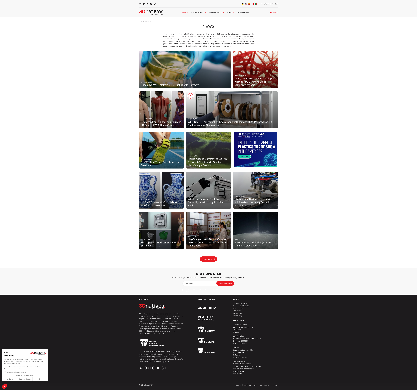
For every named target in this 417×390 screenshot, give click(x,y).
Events (229, 12)
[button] (4, 386)
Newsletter (237, 313)
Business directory (216, 12)
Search (275, 12)
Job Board (237, 311)
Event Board (238, 308)
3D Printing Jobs (243, 12)
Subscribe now (225, 283)
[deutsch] (242, 4)
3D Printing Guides (197, 12)
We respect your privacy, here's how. (15, 372)
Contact (275, 4)
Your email (189, 283)
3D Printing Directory (241, 303)
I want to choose (25, 379)
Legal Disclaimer (264, 385)
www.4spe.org (163, 361)
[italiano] (256, 4)
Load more (207, 259)
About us (238, 385)
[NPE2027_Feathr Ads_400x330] (255, 149)
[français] (253, 4)
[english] (246, 4)
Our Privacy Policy (250, 385)
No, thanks (9, 379)
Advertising (265, 4)
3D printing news (145, 22)
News (184, 12)
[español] (249, 4)
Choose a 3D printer (241, 306)
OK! (40, 379)
